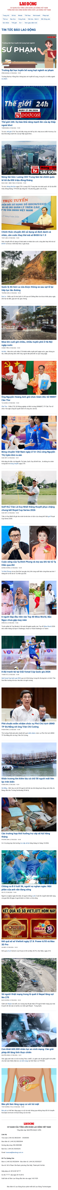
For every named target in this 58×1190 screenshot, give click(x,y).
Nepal (10, 1004)
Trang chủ (6, 15)
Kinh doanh (36, 15)
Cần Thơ (4, 406)
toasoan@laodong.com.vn (14, 1152)
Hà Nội (4, 351)
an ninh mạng (24, 1061)
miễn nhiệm (32, 733)
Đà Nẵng (4, 788)
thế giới (9, 132)
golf (49, 516)
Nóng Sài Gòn (11, 186)
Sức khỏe (6, 23)
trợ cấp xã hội (24, 843)
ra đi (33, 896)
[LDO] (29, 51)
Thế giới (14, 23)
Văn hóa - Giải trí (33, 19)
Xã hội (14, 15)
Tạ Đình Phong (6, 571)
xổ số (9, 951)
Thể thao (28, 15)
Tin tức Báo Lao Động (19, 30)
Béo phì (4, 1110)
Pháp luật (46, 15)
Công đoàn (21, 19)
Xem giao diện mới (31, 23)
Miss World (47, 626)
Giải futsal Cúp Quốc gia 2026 (11, 678)
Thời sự (5, 19)
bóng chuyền (14, 463)
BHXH (4, 244)
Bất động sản (45, 19)
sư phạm (4, 79)
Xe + (20, 23)
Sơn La (4, 296)
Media (20, 15)
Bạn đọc (13, 19)
